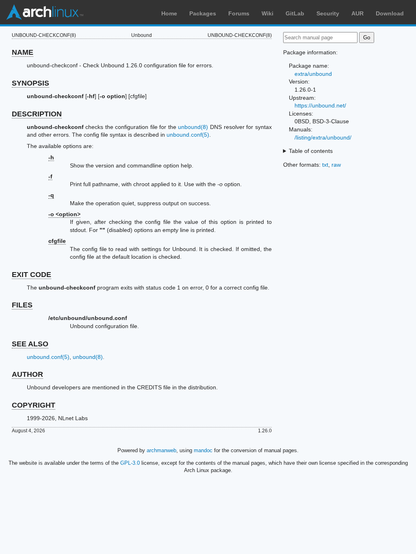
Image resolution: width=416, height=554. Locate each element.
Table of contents (311, 151)
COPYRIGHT (33, 405)
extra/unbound (313, 74)
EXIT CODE (31, 275)
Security (327, 13)
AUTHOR (27, 374)
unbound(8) (193, 127)
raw (336, 164)
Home (169, 13)
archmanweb (161, 450)
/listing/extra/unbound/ (323, 137)
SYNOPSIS (30, 83)
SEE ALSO (30, 344)
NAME (22, 52)
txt (325, 164)
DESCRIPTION (37, 114)
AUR (357, 13)
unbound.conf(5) (188, 134)
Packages (202, 13)
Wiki (267, 13)
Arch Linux (44, 12)
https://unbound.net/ (320, 105)
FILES (22, 305)
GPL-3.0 (130, 463)
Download (390, 13)
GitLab (295, 13)
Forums (238, 13)
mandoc (203, 450)
